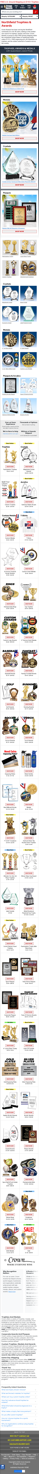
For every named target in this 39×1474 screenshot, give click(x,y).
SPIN (32, 751)
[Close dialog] (34, 715)
